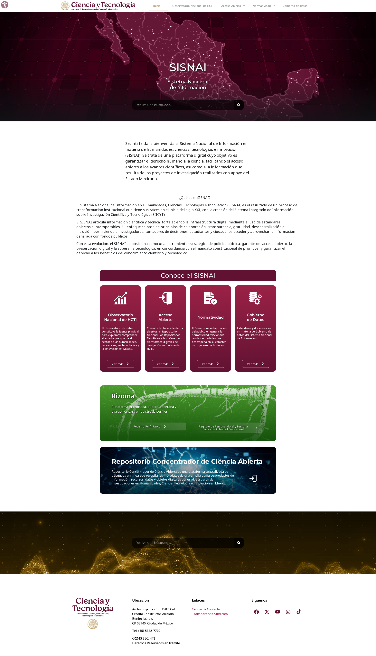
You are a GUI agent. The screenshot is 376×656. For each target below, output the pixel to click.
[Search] (239, 105)
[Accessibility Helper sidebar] (4, 4)
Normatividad (262, 6)
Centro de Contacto (206, 609)
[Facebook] (256, 612)
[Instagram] (288, 612)
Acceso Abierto (231, 6)
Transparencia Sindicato (210, 614)
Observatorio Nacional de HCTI (192, 6)
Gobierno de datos (295, 6)
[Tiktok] (299, 612)
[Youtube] (278, 612)
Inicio (157, 6)
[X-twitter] (267, 612)
